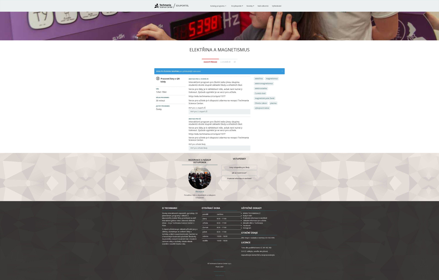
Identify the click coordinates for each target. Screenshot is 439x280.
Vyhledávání (276, 6)
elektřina (259, 78)
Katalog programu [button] (217, 6)
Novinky (249, 6)
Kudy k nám (247, 215)
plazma (273, 103)
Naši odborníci (263, 6)
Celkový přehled (210, 62)
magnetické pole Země (264, 98)
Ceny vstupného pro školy (239, 167)
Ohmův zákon (261, 103)
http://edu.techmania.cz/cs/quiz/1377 (207, 96)
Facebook (246, 225)
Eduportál (182, 5)
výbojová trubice (262, 108)
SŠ (235, 62)
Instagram (247, 228)
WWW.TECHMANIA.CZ (251, 213)
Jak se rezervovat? (239, 173)
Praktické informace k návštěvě (239, 178)
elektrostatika (261, 88)
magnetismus (272, 78)
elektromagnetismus (264, 83)
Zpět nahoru (219, 275)
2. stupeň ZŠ (225, 62)
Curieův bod (260, 93)
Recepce (199, 191)
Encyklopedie (236, 6)
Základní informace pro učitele (254, 220)
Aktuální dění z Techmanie (253, 223)
